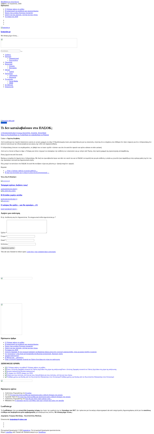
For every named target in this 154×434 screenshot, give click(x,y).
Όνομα (4, 236)
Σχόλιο (4, 232)
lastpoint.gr (6, 32)
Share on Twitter (19, 135)
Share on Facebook (7, 135)
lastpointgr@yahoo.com (18, 419)
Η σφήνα (28, 393)
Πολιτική (8, 56)
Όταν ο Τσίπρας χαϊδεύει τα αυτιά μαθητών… (21, 171)
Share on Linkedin (31, 135)
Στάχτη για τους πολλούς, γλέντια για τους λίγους (21, 15)
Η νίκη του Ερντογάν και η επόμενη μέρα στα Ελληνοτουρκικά (27, 173)
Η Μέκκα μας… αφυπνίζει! (14, 357)
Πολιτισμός (9, 73)
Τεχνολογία (9, 79)
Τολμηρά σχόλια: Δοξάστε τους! (14, 185)
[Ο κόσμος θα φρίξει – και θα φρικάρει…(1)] (5, 201)
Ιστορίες (12, 66)
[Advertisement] (77, 104)
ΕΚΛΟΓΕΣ (26, 133)
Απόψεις (8, 55)
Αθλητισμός (13, 75)
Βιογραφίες (13, 68)
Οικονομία (8, 62)
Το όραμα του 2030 (11, 17)
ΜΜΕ (11, 83)
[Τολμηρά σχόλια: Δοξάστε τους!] (5, 181)
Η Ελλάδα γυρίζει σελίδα (11, 195)
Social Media (13, 81)
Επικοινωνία (9, 87)
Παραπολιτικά (14, 58)
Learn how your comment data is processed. (41, 252)
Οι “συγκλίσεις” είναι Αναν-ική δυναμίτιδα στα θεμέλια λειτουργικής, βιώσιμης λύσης (34, 354)
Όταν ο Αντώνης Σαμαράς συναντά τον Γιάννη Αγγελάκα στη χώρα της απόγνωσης (32, 359)
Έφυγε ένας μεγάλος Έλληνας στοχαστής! (19, 13)
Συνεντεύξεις (13, 60)
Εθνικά (7, 70)
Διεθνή (11, 72)
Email (3, 240)
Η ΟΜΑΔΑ (9, 85)
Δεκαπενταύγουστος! (12, 356)
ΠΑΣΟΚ (34, 133)
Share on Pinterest (43, 135)
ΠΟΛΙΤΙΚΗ (42, 133)
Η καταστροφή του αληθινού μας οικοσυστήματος (21, 11)
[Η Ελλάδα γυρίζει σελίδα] (8, 191)
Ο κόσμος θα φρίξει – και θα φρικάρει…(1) (19, 205)
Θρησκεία (12, 77)
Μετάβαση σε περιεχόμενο (10, 2)
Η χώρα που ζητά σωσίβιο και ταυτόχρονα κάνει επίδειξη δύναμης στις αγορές (36, 395)
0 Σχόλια (19, 133)
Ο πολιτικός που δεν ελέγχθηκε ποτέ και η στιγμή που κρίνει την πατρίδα (39, 400)
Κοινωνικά (8, 64)
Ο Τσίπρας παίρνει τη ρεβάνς (14, 9)
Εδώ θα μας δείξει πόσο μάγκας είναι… (38, 399)
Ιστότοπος (4, 244)
